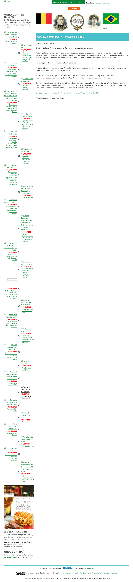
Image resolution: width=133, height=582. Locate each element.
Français (98, 3)
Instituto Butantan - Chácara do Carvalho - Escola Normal (11, 356)
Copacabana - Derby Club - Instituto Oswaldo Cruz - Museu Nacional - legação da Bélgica (11, 142)
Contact (80, 2)
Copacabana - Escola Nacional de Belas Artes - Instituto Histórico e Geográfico (11, 73)
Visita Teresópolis (27, 198)
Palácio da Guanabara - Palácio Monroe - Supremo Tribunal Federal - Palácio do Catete (27, 56)
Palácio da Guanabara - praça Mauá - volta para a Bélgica (28, 478)
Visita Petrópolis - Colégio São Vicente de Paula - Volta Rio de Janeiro (11, 210)
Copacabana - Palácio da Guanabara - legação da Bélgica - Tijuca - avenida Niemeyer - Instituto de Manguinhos (11, 178)
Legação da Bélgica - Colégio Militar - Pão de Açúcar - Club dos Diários (11, 108)
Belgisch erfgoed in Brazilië (62, 2)
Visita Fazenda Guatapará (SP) (12, 384)
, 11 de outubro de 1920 (49, 93)
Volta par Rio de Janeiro (12, 434)
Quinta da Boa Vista (28, 446)
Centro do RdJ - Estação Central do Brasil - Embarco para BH (11, 257)
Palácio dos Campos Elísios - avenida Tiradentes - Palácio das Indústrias (28, 339)
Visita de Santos (27, 422)
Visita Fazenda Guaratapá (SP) (26, 369)
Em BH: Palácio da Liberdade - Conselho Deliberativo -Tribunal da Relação (27, 273)
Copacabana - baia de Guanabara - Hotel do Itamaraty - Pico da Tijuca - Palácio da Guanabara (27, 125)
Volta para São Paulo (12, 410)
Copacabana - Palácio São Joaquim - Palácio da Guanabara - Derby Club (27, 159)
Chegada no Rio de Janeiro (11, 42)
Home (105, 28)
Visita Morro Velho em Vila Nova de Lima (27, 311)
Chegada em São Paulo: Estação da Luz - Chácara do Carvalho (11, 324)
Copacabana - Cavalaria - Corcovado (26, 87)
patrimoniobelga (11, 557)
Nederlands (90, 3)
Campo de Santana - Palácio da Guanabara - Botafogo (11, 457)
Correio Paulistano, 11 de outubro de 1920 (82, 93)
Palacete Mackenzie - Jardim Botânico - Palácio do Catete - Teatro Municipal (27, 237)
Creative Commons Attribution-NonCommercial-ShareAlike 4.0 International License (87, 573)
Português (106, 3)
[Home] (7, 1)
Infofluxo (90, 568)
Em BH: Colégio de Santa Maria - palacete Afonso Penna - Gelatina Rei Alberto (11, 294)
